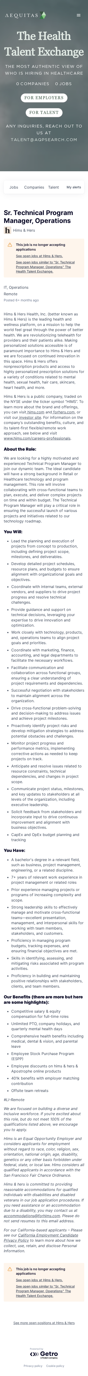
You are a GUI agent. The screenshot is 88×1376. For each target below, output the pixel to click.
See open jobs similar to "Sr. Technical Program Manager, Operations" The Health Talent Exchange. (45, 266)
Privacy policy (33, 1366)
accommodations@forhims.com (32, 1215)
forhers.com (63, 412)
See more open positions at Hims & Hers (44, 1323)
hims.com (35, 412)
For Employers (44, 98)
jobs (13, 187)
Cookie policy (55, 1366)
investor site (29, 417)
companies (34, 187)
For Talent (44, 112)
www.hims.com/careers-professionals (37, 438)
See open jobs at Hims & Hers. (39, 256)
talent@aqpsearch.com (44, 140)
